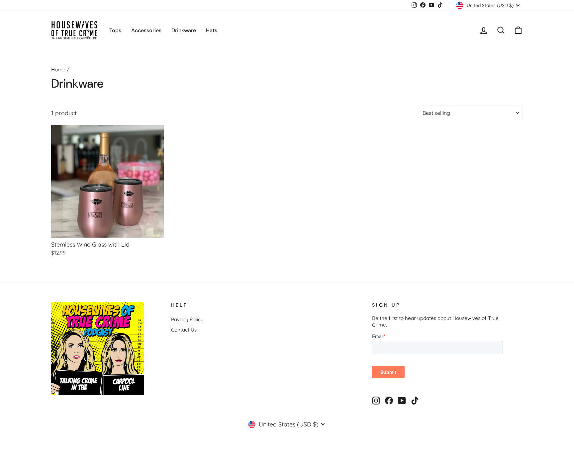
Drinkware (183, 30)
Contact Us (184, 330)
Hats (211, 30)
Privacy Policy (187, 319)
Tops (115, 30)
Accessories (146, 30)
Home (58, 69)
